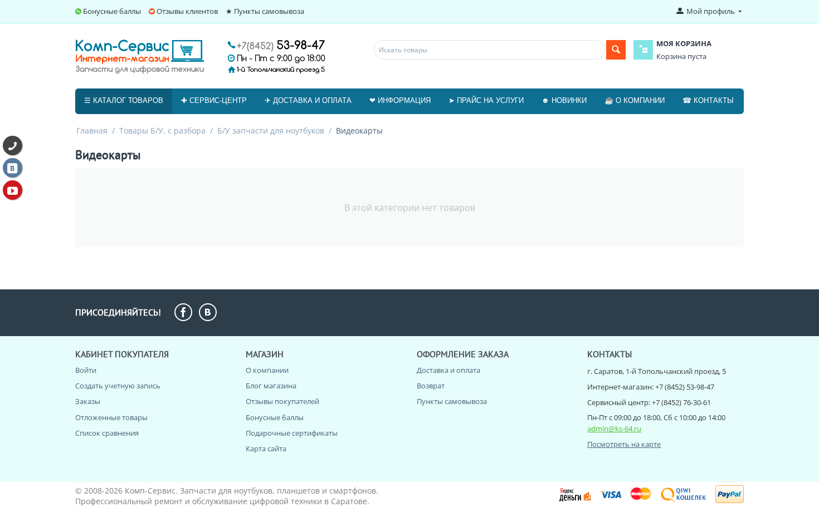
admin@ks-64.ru (614, 428)
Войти (85, 370)
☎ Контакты (708, 100)
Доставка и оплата (448, 370)
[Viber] (12, 145)
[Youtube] (12, 190)
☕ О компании (634, 100)
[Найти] (616, 50)
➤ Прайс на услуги (486, 100)
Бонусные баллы (112, 11)
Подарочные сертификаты (292, 433)
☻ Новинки (564, 100)
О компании (267, 370)
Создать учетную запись (117, 386)
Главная (92, 130)
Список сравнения (107, 433)
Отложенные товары (111, 417)
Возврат (431, 386)
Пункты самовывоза (452, 401)
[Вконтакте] (12, 168)
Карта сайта (266, 449)
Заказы (87, 401)
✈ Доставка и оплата (308, 100)
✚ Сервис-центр (214, 100)
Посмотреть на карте (624, 444)
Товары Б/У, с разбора (162, 130)
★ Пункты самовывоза (265, 11)
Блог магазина (271, 386)
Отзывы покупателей (282, 401)
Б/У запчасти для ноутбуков (270, 130)
